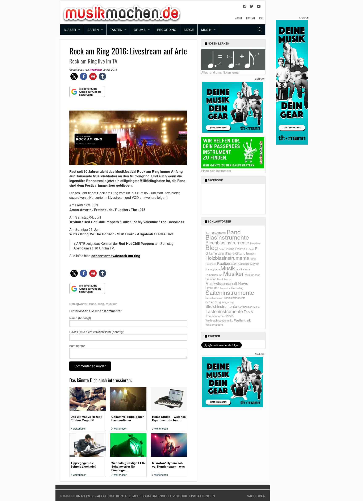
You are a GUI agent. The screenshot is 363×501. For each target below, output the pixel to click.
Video (230, 316)
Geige (221, 253)
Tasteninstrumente (224, 311)
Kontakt (250, 18)
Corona (229, 249)
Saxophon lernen (214, 297)
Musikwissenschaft (221, 283)
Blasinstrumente (227, 236)
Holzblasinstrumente (227, 257)
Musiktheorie (224, 279)
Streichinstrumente (221, 306)
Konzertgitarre (212, 269)
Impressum (141, 496)
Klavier (254, 263)
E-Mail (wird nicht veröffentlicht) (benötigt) (97, 332)
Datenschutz (163, 496)
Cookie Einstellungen (195, 496)
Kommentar (77, 346)
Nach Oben (256, 496)
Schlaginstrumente (234, 297)
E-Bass (250, 249)
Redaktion (95, 69)
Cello (221, 249)
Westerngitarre (214, 325)
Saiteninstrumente (229, 292)
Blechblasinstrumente (227, 242)
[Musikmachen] (122, 12)
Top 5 (248, 311)
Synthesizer (245, 307)
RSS (261, 18)
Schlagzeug (213, 302)
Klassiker (243, 264)
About (238, 18)
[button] (74, 76)
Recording (166, 29)
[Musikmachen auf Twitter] (252, 7)
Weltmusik (242, 320)
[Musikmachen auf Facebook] (244, 7)
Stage (189, 29)
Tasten (116, 29)
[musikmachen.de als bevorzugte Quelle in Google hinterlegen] (87, 94)
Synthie (256, 307)
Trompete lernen (215, 316)
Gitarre (229, 253)
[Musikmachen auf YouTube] (259, 7)
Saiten (93, 29)
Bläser (70, 29)
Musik (206, 29)
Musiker (111, 303)
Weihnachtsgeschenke (219, 320)
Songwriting (228, 302)
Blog (101, 303)
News (243, 283)
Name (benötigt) (80, 318)
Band (92, 303)
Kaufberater (227, 263)
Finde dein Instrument (216, 170)
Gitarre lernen (245, 253)
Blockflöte (255, 243)
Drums (140, 29)
